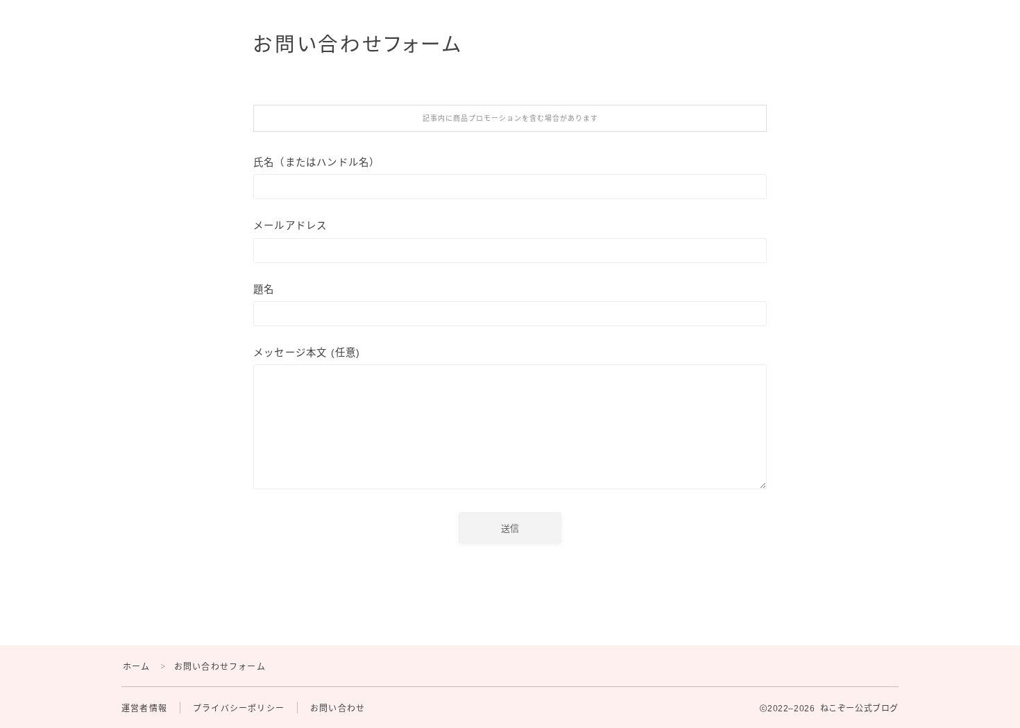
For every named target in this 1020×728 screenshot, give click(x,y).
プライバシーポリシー (238, 708)
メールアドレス (290, 225)
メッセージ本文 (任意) (306, 352)
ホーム (137, 667)
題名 (263, 289)
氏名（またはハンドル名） (316, 162)
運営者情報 (144, 708)
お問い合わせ (337, 708)
